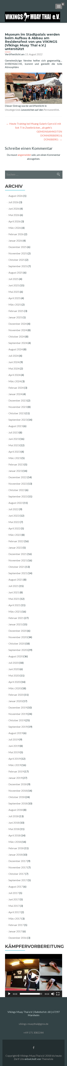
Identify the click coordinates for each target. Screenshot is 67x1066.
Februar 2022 (16, 541)
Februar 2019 (16, 771)
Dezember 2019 (17, 707)
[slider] (31, 994)
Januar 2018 (15, 854)
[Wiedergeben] (9, 993)
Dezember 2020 (17, 630)
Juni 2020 (13, 669)
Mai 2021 (13, 598)
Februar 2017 (16, 924)
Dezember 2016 (17, 937)
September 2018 (17, 803)
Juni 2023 (13, 438)
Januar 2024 (15, 394)
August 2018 (15, 809)
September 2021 (17, 573)
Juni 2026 (13, 208)
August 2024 (15, 349)
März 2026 (14, 227)
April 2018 (14, 835)
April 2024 (14, 374)
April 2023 (14, 451)
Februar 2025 (16, 310)
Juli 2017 (13, 892)
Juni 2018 (13, 822)
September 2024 (17, 342)
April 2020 (14, 681)
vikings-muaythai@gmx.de (33, 1023)
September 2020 (17, 649)
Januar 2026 (15, 240)
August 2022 (15, 502)
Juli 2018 (13, 816)
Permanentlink (51, 109)
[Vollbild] (58, 993)
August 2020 (15, 656)
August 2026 (15, 195)
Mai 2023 (13, 445)
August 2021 (15, 579)
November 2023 (17, 406)
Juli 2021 (13, 585)
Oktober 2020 (16, 643)
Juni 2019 (13, 745)
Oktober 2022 (16, 490)
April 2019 (14, 758)
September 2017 (17, 880)
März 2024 (14, 381)
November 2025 (17, 253)
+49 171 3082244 (33, 1032)
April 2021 (14, 605)
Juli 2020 (13, 662)
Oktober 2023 (16, 413)
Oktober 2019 (16, 720)
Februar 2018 (16, 848)
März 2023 (14, 458)
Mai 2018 (13, 828)
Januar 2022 (15, 547)
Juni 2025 (13, 285)
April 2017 (14, 912)
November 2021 (17, 560)
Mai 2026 (13, 214)
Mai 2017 (13, 905)
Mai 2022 (13, 521)
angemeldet (24, 154)
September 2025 (17, 266)
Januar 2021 (15, 624)
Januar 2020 (15, 701)
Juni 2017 (13, 899)
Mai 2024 (13, 368)
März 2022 (14, 534)
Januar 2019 (15, 777)
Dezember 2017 (17, 860)
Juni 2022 (13, 515)
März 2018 (14, 841)
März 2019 (14, 765)
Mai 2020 (13, 675)
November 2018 (17, 790)
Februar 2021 (16, 617)
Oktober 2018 (16, 797)
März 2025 (14, 304)
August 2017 (15, 886)
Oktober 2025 (16, 259)
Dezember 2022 (17, 477)
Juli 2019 (13, 739)
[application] (33, 975)
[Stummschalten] (52, 993)
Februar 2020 (16, 694)
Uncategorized (12, 109)
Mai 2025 (13, 291)
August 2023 (15, 426)
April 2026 (14, 221)
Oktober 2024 (16, 336)
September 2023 (17, 419)
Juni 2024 (13, 362)
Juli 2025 (13, 278)
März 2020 (14, 688)
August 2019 (15, 733)
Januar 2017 (15, 931)
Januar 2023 (15, 470)
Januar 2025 (15, 317)
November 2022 (17, 483)
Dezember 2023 (17, 400)
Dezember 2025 (17, 246)
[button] (33, 975)
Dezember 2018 (17, 784)
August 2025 (15, 272)
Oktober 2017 (16, 873)
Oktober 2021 (16, 566)
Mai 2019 (13, 752)
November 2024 (17, 330)
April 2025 (14, 298)
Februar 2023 (16, 464)
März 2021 (14, 611)
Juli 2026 (13, 202)
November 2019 (17, 713)
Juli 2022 (13, 509)
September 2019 (17, 726)
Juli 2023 (13, 432)
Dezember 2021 (17, 553)
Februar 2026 (16, 234)
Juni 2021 (13, 592)
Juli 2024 (13, 355)
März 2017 (14, 918)
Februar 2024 (16, 387)
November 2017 (17, 867)
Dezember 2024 (17, 323)
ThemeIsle (47, 1058)
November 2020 (17, 637)
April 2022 (14, 528)
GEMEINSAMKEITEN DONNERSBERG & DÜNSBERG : (49, 135)
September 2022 (17, 496)
